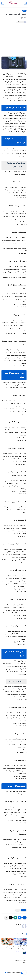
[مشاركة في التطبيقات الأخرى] (6, 917)
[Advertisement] (14, 43)
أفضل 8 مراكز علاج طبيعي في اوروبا (22, 948)
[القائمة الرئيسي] (25, 3)
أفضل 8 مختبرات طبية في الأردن (8, 948)
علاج (24, 10)
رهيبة (6, 972)
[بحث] (2, 3)
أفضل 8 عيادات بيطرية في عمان (21, 961)
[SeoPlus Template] (22, 973)
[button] (20, 917)
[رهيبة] (14, 3)
